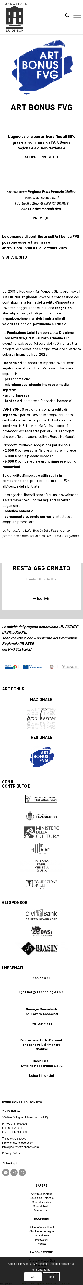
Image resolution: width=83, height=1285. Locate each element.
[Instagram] (14, 1172)
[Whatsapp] (22, 1172)
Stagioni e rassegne (41, 1231)
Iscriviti (43, 598)
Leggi (51, 1276)
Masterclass (41, 1210)
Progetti (41, 1244)
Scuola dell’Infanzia (42, 1198)
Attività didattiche (41, 1194)
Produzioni (41, 1239)
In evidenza (41, 1235)
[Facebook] (5, 1172)
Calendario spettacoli (41, 1227)
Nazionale (57, 148)
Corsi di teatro (41, 1206)
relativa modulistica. (45, 209)
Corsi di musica (41, 1202)
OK (33, 1276)
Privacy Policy (11, 1153)
